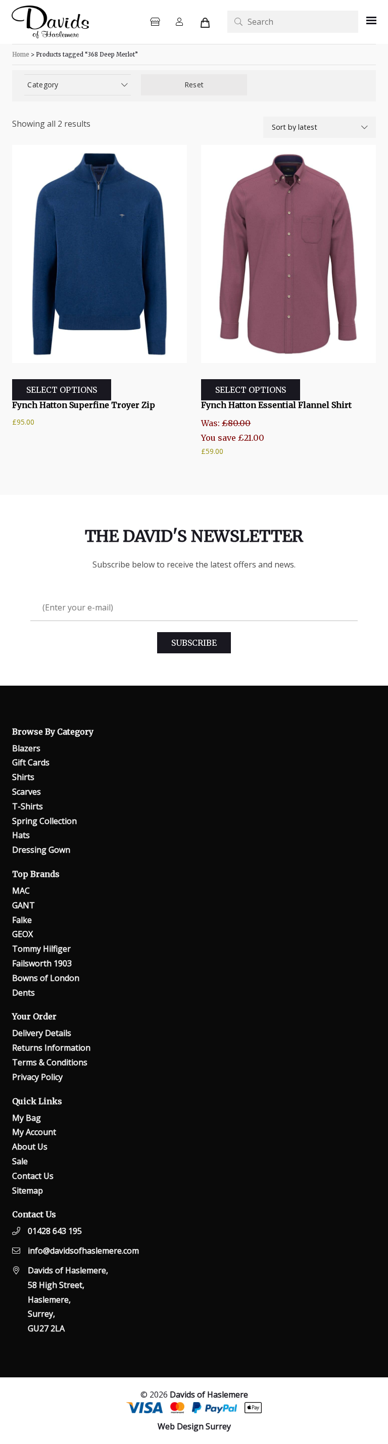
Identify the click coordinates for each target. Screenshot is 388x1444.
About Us (29, 1146)
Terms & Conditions (49, 1062)
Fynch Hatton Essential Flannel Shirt (276, 404)
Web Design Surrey (194, 1426)
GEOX (22, 934)
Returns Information (51, 1047)
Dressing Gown (41, 849)
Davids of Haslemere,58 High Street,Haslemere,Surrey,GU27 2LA (68, 1299)
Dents (23, 992)
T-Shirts (27, 806)
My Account (34, 1132)
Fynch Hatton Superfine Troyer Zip (83, 404)
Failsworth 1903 (42, 963)
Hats (21, 835)
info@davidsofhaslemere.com (83, 1250)
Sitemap (27, 1190)
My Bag (26, 1117)
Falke (22, 919)
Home (20, 54)
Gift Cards (31, 762)
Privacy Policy (37, 1076)
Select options (61, 390)
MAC (21, 890)
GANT (23, 905)
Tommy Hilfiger (41, 948)
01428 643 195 (55, 1230)
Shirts (23, 777)
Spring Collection (44, 821)
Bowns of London (45, 978)
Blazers (26, 748)
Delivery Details (41, 1033)
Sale (20, 1161)
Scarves (26, 791)
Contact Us (33, 1175)
